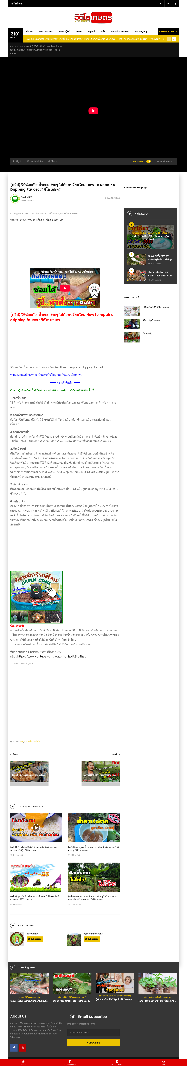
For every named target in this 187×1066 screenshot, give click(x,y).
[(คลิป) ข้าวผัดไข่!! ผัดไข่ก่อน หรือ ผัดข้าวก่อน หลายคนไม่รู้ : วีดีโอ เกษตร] (36, 827)
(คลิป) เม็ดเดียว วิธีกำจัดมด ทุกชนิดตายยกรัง (150, 238)
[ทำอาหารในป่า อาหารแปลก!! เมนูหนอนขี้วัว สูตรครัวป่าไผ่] (136, 275)
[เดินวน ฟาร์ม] (17, 939)
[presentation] (169, 39)
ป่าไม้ (103, 31)
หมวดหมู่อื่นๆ (141, 31)
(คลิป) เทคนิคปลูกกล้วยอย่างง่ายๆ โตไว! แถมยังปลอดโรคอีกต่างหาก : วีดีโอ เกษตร (92, 898)
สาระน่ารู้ (40, 997)
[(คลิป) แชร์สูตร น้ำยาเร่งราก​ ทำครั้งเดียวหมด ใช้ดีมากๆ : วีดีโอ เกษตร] (94, 827)
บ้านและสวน (41, 213)
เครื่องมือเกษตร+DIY (120, 31)
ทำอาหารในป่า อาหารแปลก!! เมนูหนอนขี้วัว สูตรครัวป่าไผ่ (160, 276)
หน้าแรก (29, 31)
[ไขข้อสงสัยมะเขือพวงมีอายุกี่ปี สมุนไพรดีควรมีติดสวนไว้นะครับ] (29, 983)
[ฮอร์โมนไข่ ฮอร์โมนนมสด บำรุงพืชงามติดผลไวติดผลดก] (157, 983)
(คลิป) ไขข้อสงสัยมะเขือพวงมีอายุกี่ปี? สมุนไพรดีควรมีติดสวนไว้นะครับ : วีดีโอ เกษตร (48, 1000)
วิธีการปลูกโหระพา (151, 320)
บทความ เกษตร (46, 31)
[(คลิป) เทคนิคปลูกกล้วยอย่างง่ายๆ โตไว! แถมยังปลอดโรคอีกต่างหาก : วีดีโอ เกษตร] (94, 877)
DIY (21, 741)
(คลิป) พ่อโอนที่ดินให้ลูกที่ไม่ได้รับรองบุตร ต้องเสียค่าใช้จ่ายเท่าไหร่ (82, 999)
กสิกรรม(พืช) (65, 31)
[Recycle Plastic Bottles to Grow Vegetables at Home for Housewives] (115, 983)
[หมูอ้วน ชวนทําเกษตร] (74, 939)
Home (13, 46)
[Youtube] (22, 1048)
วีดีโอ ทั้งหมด (16, 3)
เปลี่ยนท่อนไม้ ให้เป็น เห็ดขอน (156, 307)
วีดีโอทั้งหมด (53, 213)
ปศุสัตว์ (91, 31)
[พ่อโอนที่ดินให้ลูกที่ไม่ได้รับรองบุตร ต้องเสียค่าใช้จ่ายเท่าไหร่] (72, 983)
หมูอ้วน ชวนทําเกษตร (93, 933)
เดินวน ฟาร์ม (32, 933)
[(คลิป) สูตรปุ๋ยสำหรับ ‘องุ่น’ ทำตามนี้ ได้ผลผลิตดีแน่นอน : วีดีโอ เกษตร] (36, 877)
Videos (21, 46)
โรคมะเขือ (147, 333)
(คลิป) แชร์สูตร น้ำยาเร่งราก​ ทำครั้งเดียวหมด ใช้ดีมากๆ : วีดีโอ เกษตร (93, 848)
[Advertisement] (65, 248)
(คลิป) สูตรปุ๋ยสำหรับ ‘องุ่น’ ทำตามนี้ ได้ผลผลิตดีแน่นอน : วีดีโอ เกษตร (34, 898)
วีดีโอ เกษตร (26, 196)
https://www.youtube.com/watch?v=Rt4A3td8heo (51, 657)
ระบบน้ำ (28, 741)
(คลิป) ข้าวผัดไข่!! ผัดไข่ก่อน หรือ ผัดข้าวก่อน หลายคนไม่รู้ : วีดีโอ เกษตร (33, 848)
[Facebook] (14, 1048)
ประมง (79, 31)
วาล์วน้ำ (36, 741)
